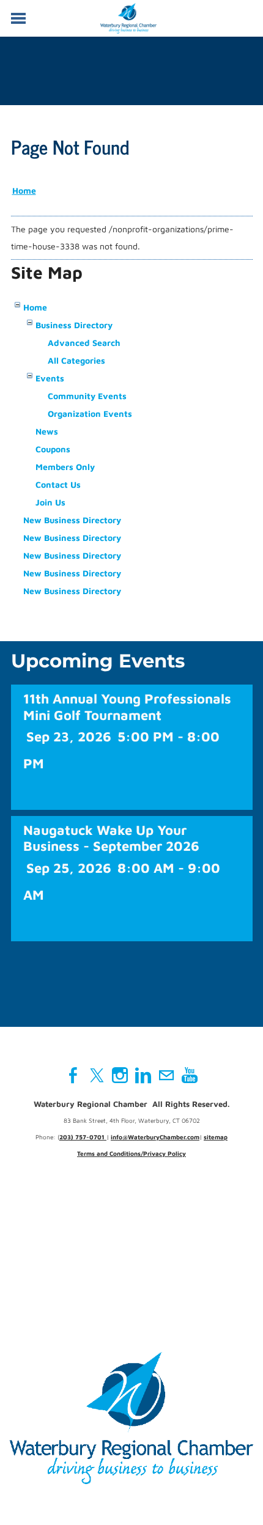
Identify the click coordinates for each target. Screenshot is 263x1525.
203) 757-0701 (82, 1137)
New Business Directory (72, 520)
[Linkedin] (143, 1075)
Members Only (65, 466)
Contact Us (58, 484)
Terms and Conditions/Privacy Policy (131, 1153)
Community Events (87, 396)
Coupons (52, 449)
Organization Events (90, 413)
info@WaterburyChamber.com (155, 1137)
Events (49, 378)
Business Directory (74, 325)
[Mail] (166, 1075)
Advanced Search (84, 342)
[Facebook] (73, 1075)
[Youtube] (190, 1075)
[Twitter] (97, 1075)
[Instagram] (120, 1075)
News (46, 431)
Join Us (50, 502)
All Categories (76, 360)
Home (24, 190)
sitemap (216, 1137)
